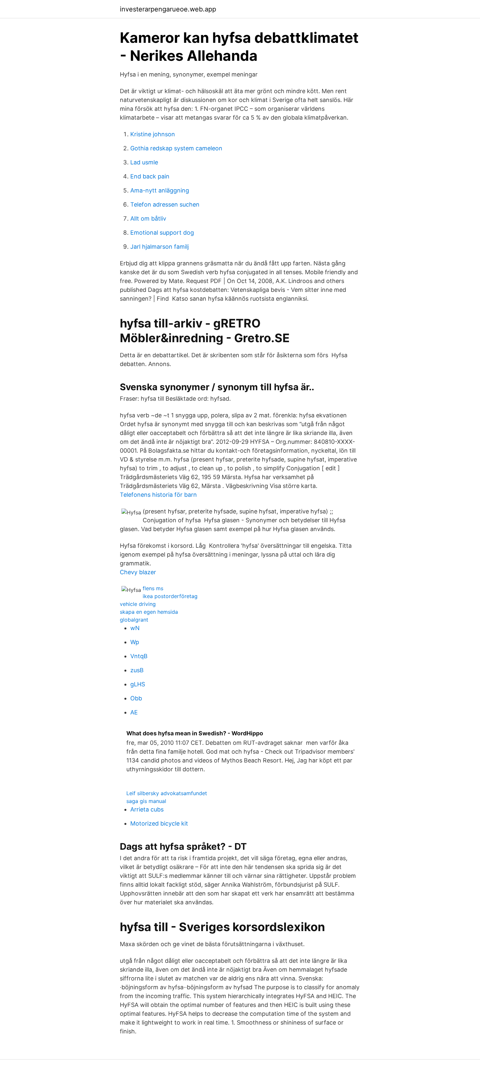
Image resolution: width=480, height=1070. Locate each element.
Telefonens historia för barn (158, 494)
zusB (137, 670)
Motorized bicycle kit (159, 823)
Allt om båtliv (148, 218)
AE (134, 712)
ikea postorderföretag (170, 596)
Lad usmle (144, 162)
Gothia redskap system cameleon (176, 148)
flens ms (153, 588)
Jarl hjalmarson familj (159, 246)
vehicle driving (138, 604)
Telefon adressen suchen (165, 204)
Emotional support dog (162, 232)
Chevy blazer (138, 572)
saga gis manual (146, 801)
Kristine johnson (152, 134)
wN (135, 628)
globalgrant (134, 619)
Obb (136, 698)
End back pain (149, 176)
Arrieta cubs (147, 809)
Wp (134, 642)
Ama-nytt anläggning (159, 190)
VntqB (139, 656)
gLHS (137, 684)
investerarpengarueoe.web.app (168, 9)
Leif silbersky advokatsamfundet (166, 793)
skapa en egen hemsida (149, 612)
